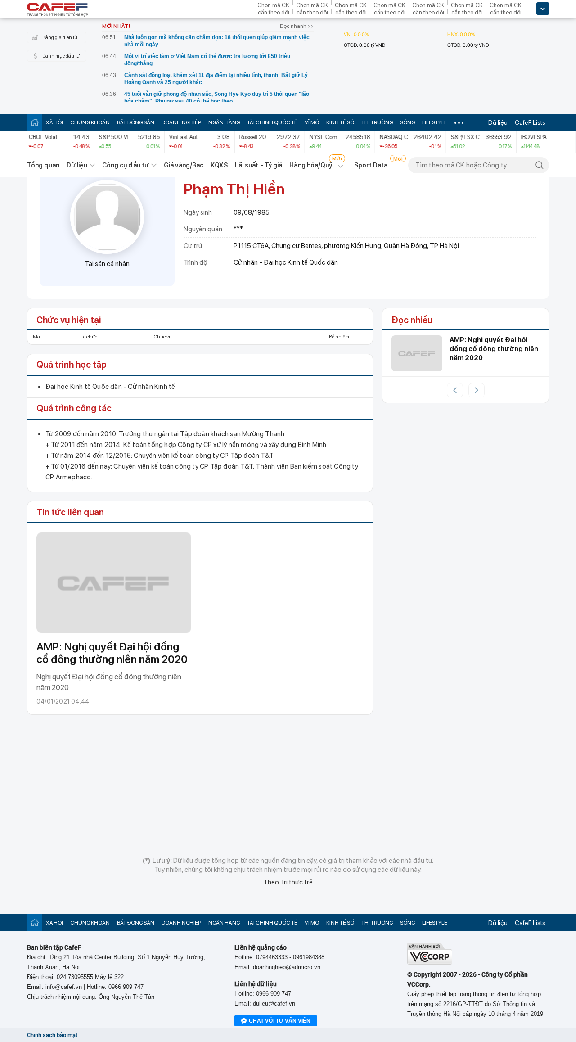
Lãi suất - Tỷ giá (259, 165)
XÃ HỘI (54, 122)
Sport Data (371, 165)
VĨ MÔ (312, 122)
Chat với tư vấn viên (279, 1021)
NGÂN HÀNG (224, 122)
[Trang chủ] (35, 122)
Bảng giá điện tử (59, 38)
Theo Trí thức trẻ (288, 882)
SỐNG (407, 122)
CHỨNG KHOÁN (90, 122)
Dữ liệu (498, 122)
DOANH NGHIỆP (181, 122)
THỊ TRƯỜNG (377, 122)
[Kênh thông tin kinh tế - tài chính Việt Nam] (57, 10)
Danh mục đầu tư (61, 56)
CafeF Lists (530, 122)
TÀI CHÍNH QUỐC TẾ (272, 122)
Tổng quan (43, 165)
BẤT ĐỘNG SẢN (135, 122)
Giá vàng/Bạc (183, 165)
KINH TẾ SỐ (340, 122)
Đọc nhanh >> (297, 26)
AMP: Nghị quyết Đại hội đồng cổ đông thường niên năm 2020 (112, 653)
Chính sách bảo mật (52, 1035)
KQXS (219, 165)
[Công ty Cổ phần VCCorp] (429, 962)
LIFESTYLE (434, 122)
